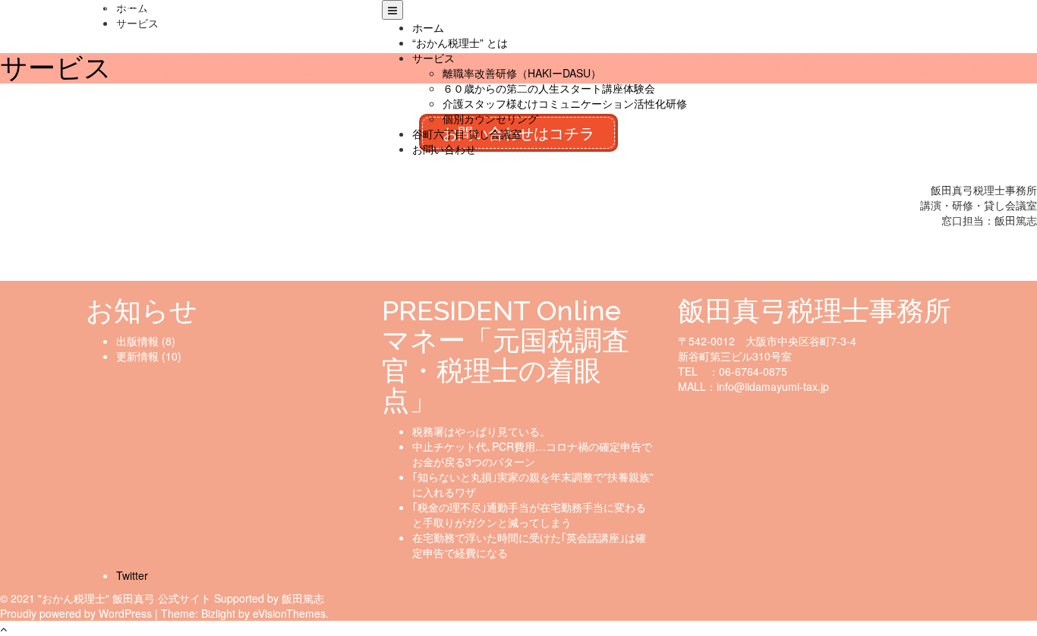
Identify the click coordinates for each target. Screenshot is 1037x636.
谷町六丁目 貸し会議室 (467, 133)
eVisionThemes (289, 613)
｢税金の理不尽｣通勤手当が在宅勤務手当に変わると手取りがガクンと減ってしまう (529, 514)
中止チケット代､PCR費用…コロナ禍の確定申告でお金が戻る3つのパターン (532, 454)
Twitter (132, 575)
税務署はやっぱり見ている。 (481, 431)
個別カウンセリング (490, 118)
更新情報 (137, 356)
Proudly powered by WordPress (76, 613)
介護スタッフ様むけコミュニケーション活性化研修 (565, 103)
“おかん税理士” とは (460, 42)
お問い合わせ (444, 148)
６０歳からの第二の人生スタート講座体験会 (549, 88)
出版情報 (137, 340)
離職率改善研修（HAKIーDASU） (522, 72)
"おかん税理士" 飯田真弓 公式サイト (171, 8)
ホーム (428, 27)
